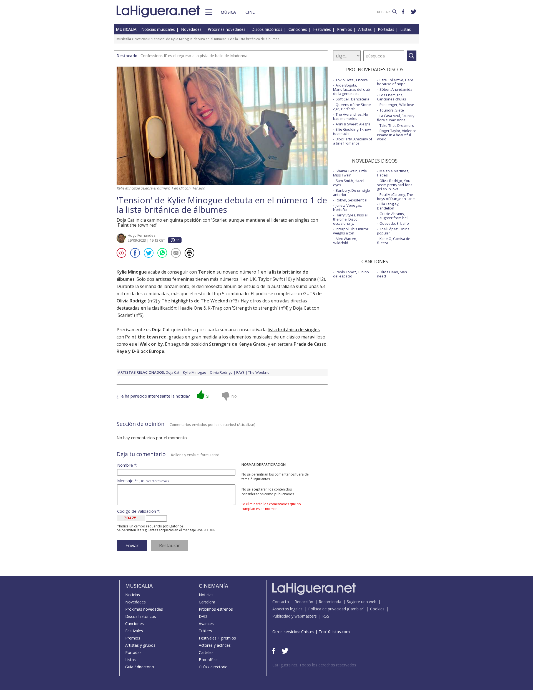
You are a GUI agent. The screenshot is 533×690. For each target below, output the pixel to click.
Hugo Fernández (141, 235)
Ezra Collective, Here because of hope (395, 82)
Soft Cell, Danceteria (352, 99)
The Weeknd (259, 372)
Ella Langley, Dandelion (388, 206)
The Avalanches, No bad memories (350, 116)
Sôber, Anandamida (395, 89)
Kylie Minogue (194, 372)
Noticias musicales (158, 29)
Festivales (322, 29)
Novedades (191, 29)
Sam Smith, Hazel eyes (348, 182)
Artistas (365, 29)
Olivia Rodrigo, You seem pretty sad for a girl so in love (395, 184)
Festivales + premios (217, 638)
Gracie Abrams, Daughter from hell (392, 215)
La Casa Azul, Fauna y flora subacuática (395, 117)
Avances (206, 623)
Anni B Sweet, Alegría (353, 124)
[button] (208, 12)
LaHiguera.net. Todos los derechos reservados (314, 665)
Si (207, 396)
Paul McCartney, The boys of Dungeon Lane (396, 196)
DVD (203, 616)
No (234, 396)
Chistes (307, 631)
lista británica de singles (294, 330)
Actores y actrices (215, 645)
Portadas (386, 29)
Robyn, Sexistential (351, 200)
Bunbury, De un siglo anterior (351, 192)
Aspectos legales (287, 608)
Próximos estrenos (216, 609)
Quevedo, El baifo (394, 223)
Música (228, 12)
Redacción (304, 601)
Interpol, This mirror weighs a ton (350, 231)
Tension (206, 272)
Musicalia (124, 39)
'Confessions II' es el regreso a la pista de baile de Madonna (193, 55)
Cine (250, 12)
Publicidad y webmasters (294, 616)
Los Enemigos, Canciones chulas (391, 97)
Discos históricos (267, 29)
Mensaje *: (143, 480)
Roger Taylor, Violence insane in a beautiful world (396, 134)
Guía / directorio (139, 666)
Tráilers (205, 630)
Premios (344, 29)
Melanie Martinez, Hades (393, 173)
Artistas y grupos (140, 645)
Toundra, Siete (391, 110)
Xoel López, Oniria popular (393, 231)
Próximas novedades (226, 29)
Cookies (377, 608)
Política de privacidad (327, 608)
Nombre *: (127, 465)
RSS (325, 616)
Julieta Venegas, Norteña (347, 207)
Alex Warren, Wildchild (345, 240)
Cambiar (355, 608)
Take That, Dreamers (396, 125)
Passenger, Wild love (396, 104)
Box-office (208, 659)
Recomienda (330, 601)
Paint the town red (146, 337)
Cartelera (207, 602)
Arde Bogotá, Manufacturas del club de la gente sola (351, 89)
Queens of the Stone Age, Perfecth (352, 106)
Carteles (206, 652)
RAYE (240, 372)
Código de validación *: (138, 511)
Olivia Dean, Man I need (393, 274)
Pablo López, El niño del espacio (351, 274)
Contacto (280, 601)
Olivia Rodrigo (221, 372)
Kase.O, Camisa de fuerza (393, 240)
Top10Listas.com (334, 631)
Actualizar (246, 424)
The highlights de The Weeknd (195, 301)
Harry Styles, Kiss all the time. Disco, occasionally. (350, 219)
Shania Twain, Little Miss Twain (350, 173)
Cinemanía (213, 585)
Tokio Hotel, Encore (352, 79)
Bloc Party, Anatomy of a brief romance (352, 141)
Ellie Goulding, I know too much (352, 131)
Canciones (297, 29)
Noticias (141, 39)
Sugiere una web (361, 601)
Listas (405, 29)
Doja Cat (172, 372)
